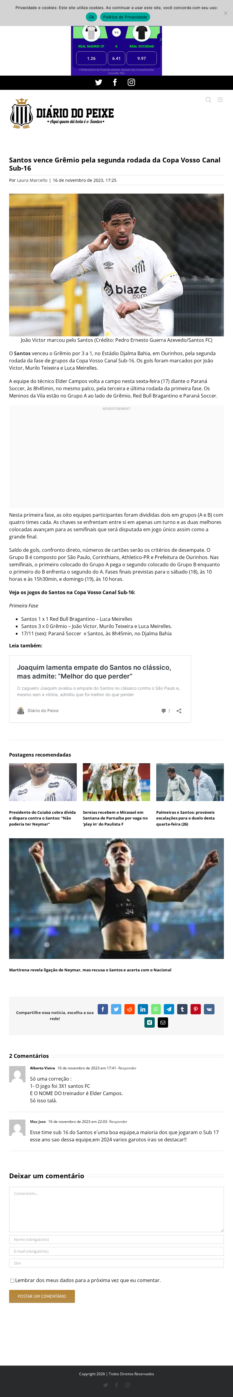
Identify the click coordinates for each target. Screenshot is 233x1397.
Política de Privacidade (125, 17)
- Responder (126, 1068)
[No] (225, 13)
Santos (22, 353)
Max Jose (38, 1121)
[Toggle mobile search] (208, 100)
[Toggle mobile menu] (221, 100)
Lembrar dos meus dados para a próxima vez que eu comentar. (88, 1280)
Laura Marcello (32, 180)
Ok (91, 17)
